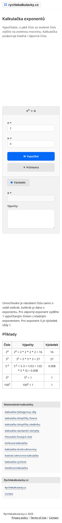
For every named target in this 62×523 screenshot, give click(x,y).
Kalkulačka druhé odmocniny (21, 449)
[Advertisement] (31, 72)
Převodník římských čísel (18, 436)
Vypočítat (32, 156)
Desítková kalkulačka (16, 467)
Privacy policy (20, 517)
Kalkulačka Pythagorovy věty (20, 411)
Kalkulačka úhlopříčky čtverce (21, 418)
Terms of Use (38, 517)
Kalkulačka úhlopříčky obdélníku (22, 424)
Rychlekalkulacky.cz (15, 487)
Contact (9, 493)
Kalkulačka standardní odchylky (22, 430)
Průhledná (32, 167)
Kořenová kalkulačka (16, 443)
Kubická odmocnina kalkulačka (21, 455)
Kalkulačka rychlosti (15, 461)
